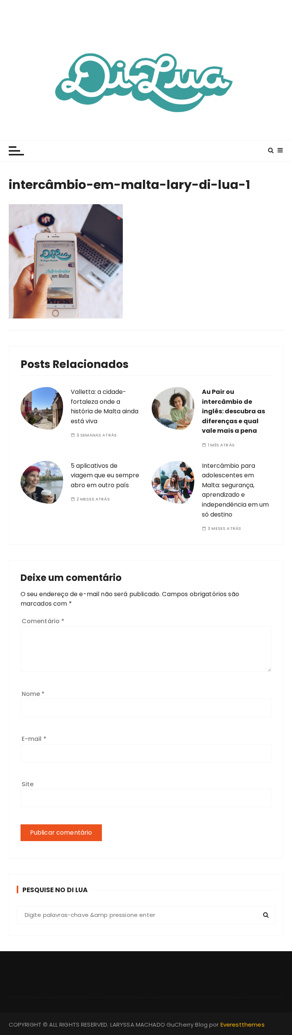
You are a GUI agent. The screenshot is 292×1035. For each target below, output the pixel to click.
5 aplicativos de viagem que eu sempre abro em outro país (105, 475)
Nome (33, 693)
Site (28, 784)
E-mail (34, 738)
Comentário (43, 621)
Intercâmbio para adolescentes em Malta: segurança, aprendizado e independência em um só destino (235, 490)
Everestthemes (243, 1025)
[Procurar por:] (146, 915)
